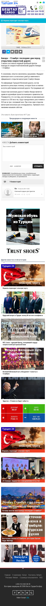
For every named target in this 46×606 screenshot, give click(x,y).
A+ (43, 58)
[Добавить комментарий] (20, 51)
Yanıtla (18, 194)
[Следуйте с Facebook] (15, 592)
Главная (7, 575)
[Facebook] (4, 51)
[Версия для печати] (16, 51)
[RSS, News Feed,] (23, 592)
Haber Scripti (21, 598)
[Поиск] (31, 592)
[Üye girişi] (27, 592)
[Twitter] (8, 51)
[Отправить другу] (12, 51)
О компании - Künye (19, 575)
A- (44, 61)
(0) (24, 194)
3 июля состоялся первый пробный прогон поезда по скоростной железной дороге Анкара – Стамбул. (21, 65)
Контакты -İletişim (35, 575)
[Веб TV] (40, 2)
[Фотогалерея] (43, 2)
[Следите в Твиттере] (19, 592)
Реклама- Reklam (11, 578)
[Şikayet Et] (42, 194)
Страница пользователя (29, 578)
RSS (41, 578)
